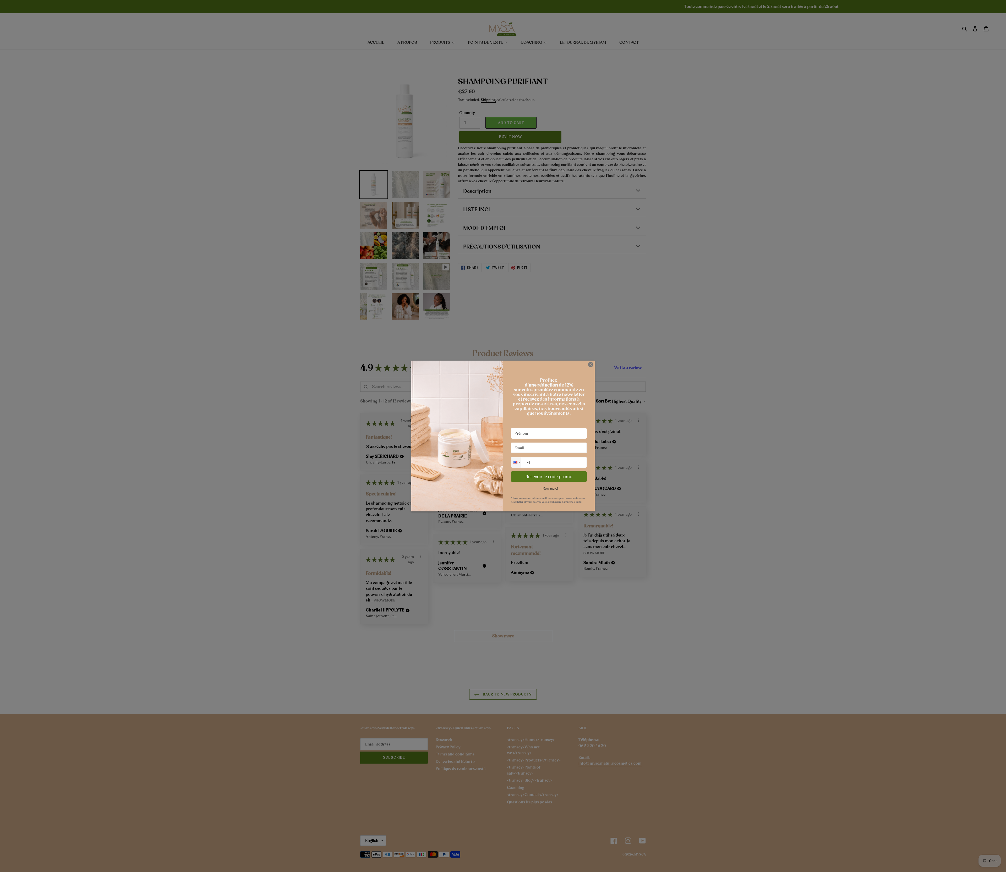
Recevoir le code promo (549, 476)
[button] (516, 462)
